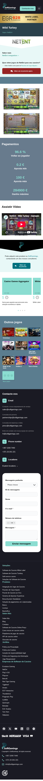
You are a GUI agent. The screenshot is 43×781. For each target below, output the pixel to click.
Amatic (4, 688)
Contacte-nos (28, 8)
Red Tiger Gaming (8, 681)
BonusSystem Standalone (11, 599)
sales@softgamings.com (12, 409)
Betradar (5, 706)
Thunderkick (6, 694)
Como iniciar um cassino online (13, 630)
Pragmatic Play (7, 697)
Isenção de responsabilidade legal (14, 653)
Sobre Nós (6, 618)
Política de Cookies (9, 650)
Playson (5, 675)
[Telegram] (34, 729)
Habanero (5, 715)
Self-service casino (9, 576)
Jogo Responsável (8, 659)
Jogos (4, 32)
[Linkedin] (22, 729)
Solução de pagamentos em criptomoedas (17, 602)
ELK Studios (6, 709)
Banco (4, 605)
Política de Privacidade (10, 647)
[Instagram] (28, 729)
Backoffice (6, 611)
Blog (3, 621)
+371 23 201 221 (8, 452)
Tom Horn (5, 712)
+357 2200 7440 (8, 448)
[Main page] (10, 6)
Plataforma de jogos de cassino (13, 633)
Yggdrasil (5, 685)
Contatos (5, 624)
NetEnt (9, 32)
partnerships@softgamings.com (14, 418)
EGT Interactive (7, 691)
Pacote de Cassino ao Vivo (11, 593)
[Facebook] (4, 729)
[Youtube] (16, 729)
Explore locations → (10, 466)
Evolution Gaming (8, 666)
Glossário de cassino (9, 640)
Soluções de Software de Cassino (14, 579)
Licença (5, 608)
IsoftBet (5, 700)
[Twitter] (10, 729)
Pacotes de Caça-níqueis (11, 590)
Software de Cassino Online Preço (14, 627)
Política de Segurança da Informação (15, 656)
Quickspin (5, 703)
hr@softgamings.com (10, 434)
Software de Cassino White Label (13, 570)
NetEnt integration (9, 55)
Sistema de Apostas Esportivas (13, 596)
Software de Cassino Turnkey (12, 573)
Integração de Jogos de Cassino (13, 587)
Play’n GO (6, 672)
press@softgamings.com (12, 426)
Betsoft (4, 678)
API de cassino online (10, 636)
